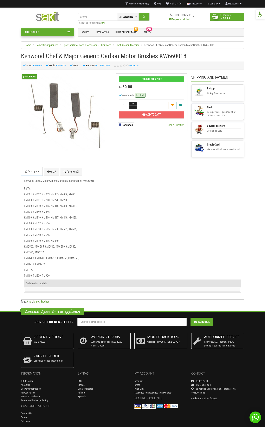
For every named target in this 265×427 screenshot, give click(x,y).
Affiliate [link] (81, 392)
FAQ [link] (80, 381)
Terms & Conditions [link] (30, 396)
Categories (32, 32)
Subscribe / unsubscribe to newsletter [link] (153, 392)
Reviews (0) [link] (73, 171)
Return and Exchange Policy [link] (34, 400)
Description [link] (34, 171)
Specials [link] (82, 396)
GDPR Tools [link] (27, 381)
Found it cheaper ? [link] (151, 79)
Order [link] (137, 384)
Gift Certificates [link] (85, 388)
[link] (260, 14)
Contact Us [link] (26, 413)
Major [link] (36, 301)
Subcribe (204, 321)
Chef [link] (29, 301)
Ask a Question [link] (176, 125)
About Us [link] (25, 384)
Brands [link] (85, 32)
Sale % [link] (147, 32)
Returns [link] (25, 417)
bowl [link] (102, 22)
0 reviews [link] (134, 65)
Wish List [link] (139, 388)
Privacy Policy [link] (28, 392)
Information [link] (102, 32)
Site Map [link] (25, 421)
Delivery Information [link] (31, 388)
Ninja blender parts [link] (126, 32)
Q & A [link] (53, 171)
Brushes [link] (45, 301)
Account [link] (138, 381)
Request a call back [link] (181, 19)
